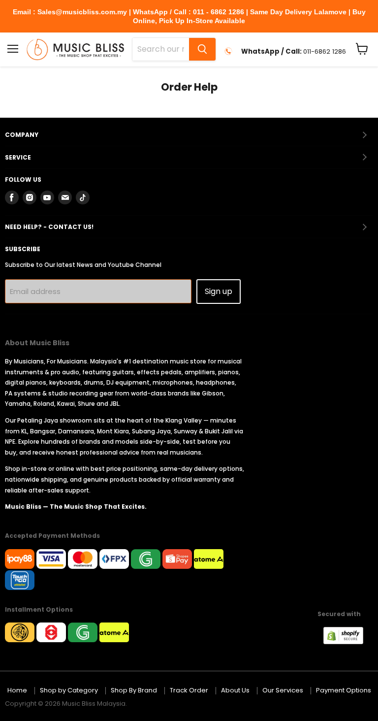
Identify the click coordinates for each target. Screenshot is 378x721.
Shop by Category (69, 690)
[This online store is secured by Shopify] (348, 641)
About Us (235, 690)
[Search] (202, 49)
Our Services (282, 690)
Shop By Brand (134, 690)
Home (17, 690)
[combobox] (160, 49)
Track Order (189, 690)
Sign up (218, 291)
